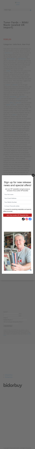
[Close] (33, 175)
